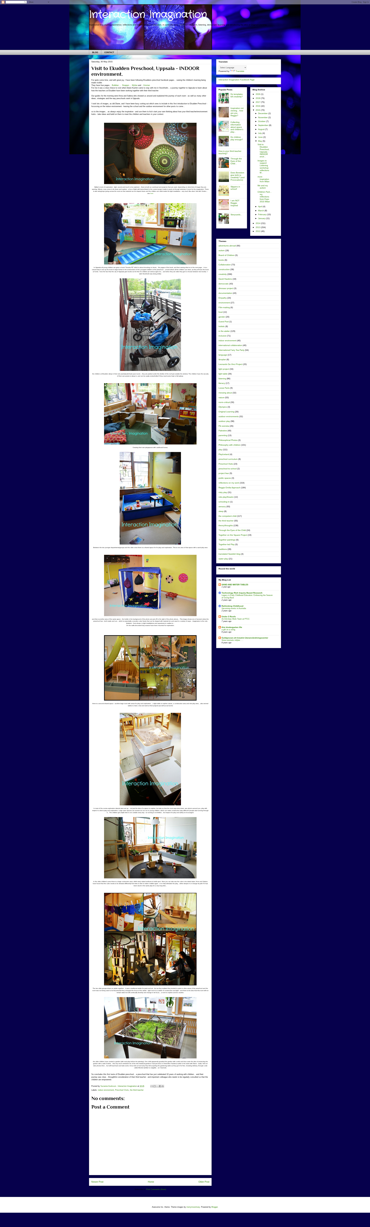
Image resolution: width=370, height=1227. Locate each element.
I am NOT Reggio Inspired (235, 203)
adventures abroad (227, 246)
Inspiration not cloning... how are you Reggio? (237, 112)
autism (222, 250)
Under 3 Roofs (229, 616)
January (262, 218)
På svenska (224, 426)
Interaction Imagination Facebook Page (237, 80)
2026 (258, 94)
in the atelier (224, 331)
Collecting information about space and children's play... (237, 127)
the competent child (227, 516)
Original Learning (226, 411)
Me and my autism (263, 186)
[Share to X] (157, 1086)
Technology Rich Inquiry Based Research (242, 593)
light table (223, 374)
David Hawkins (225, 279)
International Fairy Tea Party (231, 350)
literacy (222, 383)
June (260, 137)
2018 (258, 98)
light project (224, 369)
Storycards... (236, 214)
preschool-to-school (228, 468)
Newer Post (97, 1182)
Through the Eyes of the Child (232, 530)
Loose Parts (224, 388)
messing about (225, 393)
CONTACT (109, 52)
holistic (222, 326)
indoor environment (106, 1090)
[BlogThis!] (154, 1086)
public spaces (225, 478)
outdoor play (224, 421)
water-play (223, 559)
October (262, 121)
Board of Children (227, 255)
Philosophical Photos (228, 440)
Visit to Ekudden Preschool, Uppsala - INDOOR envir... (263, 150)
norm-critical (224, 402)
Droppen (125, 85)
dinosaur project (226, 288)
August (261, 129)
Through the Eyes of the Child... (236, 161)
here (151, 193)
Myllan (134, 85)
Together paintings (227, 540)
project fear (224, 473)
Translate (240, 71)
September (263, 125)
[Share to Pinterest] (162, 1086)
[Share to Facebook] (160, 1086)
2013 (258, 227)
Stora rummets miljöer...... (232, 640)
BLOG (95, 52)
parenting (223, 435)
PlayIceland (224, 454)
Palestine (223, 430)
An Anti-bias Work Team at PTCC (236, 619)
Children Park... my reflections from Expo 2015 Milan (265, 197)
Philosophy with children (229, 445)
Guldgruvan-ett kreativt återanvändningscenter (245, 638)
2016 (258, 106)
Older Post (203, 1182)
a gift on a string (228, 630)
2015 (258, 110)
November (263, 117)
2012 (258, 231)
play (220, 449)
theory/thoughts (226, 525)
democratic (224, 284)
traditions (223, 549)
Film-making (224, 307)
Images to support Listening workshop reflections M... (263, 166)
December (263, 113)
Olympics (223, 407)
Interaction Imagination (148, 15)
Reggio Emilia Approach (229, 487)
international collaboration (230, 345)
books (221, 260)
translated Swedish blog (229, 554)
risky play (223, 492)
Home (151, 1182)
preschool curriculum (228, 459)
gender (222, 317)
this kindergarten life (232, 627)
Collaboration (225, 264)
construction (224, 269)
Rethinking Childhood (232, 606)
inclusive (222, 336)
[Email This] (151, 1086)
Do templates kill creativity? (237, 95)
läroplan (222, 359)
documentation (225, 293)
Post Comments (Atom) (156, 1189)
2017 (258, 102)
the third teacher (137, 1090)
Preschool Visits (122, 1090)
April (260, 206)
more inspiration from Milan (263, 179)
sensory (222, 506)
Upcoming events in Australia (234, 608)
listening (222, 378)
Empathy (223, 298)
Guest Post (224, 321)
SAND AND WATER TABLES (235, 584)
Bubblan (115, 85)
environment (224, 302)
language (223, 355)
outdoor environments (229, 416)
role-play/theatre (226, 497)
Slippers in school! (235, 188)
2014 (258, 223)
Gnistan (146, 85)
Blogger (214, 1207)
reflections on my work (229, 483)
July (260, 133)
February (262, 214)
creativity (223, 274)
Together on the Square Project (233, 535)
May (260, 141)
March (261, 210)
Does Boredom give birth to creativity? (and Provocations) (238, 176)
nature (221, 397)
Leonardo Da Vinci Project (230, 364)
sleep (221, 511)
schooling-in (224, 502)
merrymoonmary (193, 1207)
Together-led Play (227, 544)
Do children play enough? (237, 138)
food (221, 312)
